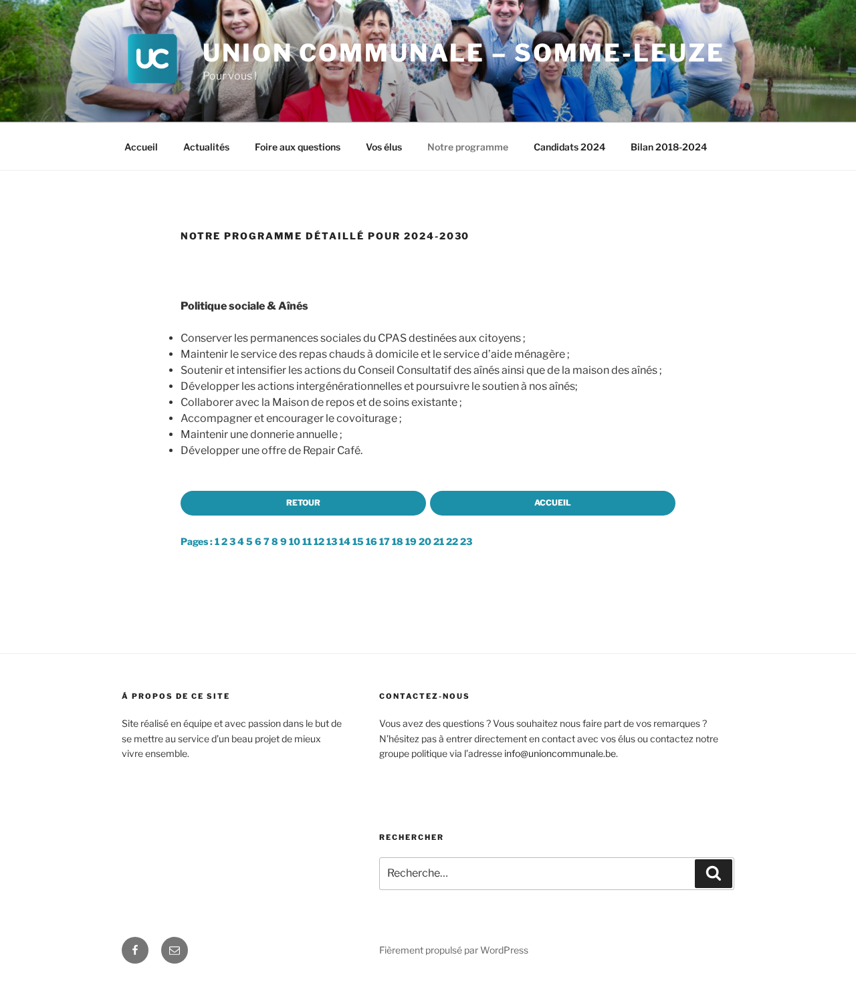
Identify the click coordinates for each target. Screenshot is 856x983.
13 (331, 541)
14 (344, 541)
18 (397, 541)
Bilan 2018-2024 (669, 146)
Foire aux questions (297, 146)
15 (358, 541)
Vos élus (384, 146)
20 (425, 541)
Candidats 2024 (569, 146)
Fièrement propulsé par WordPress (453, 950)
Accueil (141, 146)
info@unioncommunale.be (560, 753)
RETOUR (303, 503)
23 (466, 541)
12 (319, 541)
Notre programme (467, 146)
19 (411, 541)
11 (307, 541)
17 (384, 541)
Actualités (206, 146)
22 (452, 541)
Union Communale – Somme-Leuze (464, 53)
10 (294, 541)
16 (371, 541)
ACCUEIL (552, 503)
